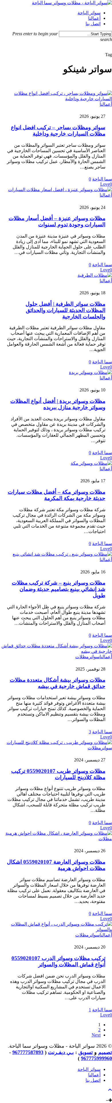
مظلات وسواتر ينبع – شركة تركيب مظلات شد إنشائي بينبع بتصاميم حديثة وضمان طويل (58, 589)
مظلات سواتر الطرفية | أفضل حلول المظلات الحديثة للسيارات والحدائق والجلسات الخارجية (65, 310)
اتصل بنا (93, 1080)
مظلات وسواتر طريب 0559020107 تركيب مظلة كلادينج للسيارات (58, 774)
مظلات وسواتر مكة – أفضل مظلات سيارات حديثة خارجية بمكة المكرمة (56, 495)
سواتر (94, 656)
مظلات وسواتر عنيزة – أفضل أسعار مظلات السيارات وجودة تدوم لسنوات (57, 221)
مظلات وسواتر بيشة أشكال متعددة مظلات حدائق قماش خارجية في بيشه (57, 683)
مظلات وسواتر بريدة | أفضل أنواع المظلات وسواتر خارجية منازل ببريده (57, 404)
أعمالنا (106, 104)
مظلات (82, 656)
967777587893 (27, 1052)
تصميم (105, 1052)
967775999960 (96, 1058)
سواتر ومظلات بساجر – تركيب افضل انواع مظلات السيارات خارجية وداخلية (58, 130)
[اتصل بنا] (109, 1095)
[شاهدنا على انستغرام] (101, 1095)
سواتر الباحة (89, 1069)
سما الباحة (102, 179)
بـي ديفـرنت (61, 1052)
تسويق (85, 1052)
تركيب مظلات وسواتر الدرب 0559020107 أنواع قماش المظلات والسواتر (58, 961)
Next (96, 1035)
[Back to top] (110, 1090)
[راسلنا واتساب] (105, 1095)
